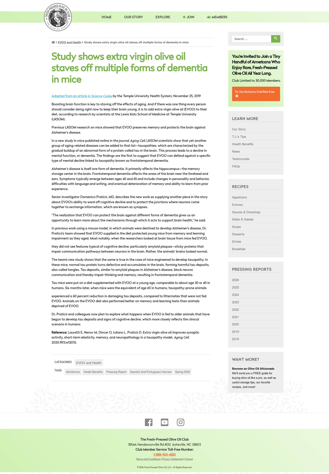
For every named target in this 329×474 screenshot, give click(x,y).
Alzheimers (73, 372)
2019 (235, 331)
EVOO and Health (69, 42)
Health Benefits (93, 372)
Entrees (237, 204)
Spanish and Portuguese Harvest (151, 372)
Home (107, 17)
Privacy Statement (172, 459)
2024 (235, 294)
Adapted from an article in (71, 96)
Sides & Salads (242, 219)
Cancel (189, 459)
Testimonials (240, 158)
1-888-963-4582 (164, 455)
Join (190, 17)
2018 (235, 339)
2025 (235, 287)
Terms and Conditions (148, 459)
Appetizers (239, 197)
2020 (235, 324)
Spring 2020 (182, 372)
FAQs (236, 166)
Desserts (238, 234)
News (236, 151)
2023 (235, 302)
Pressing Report (116, 372)
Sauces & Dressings (246, 212)
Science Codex (101, 96)
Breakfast (238, 249)
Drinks (236, 241)
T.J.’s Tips (239, 136)
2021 (235, 317)
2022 (235, 309)
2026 (235, 279)
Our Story (133, 17)
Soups (236, 226)
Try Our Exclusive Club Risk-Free (255, 92)
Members (219, 17)
